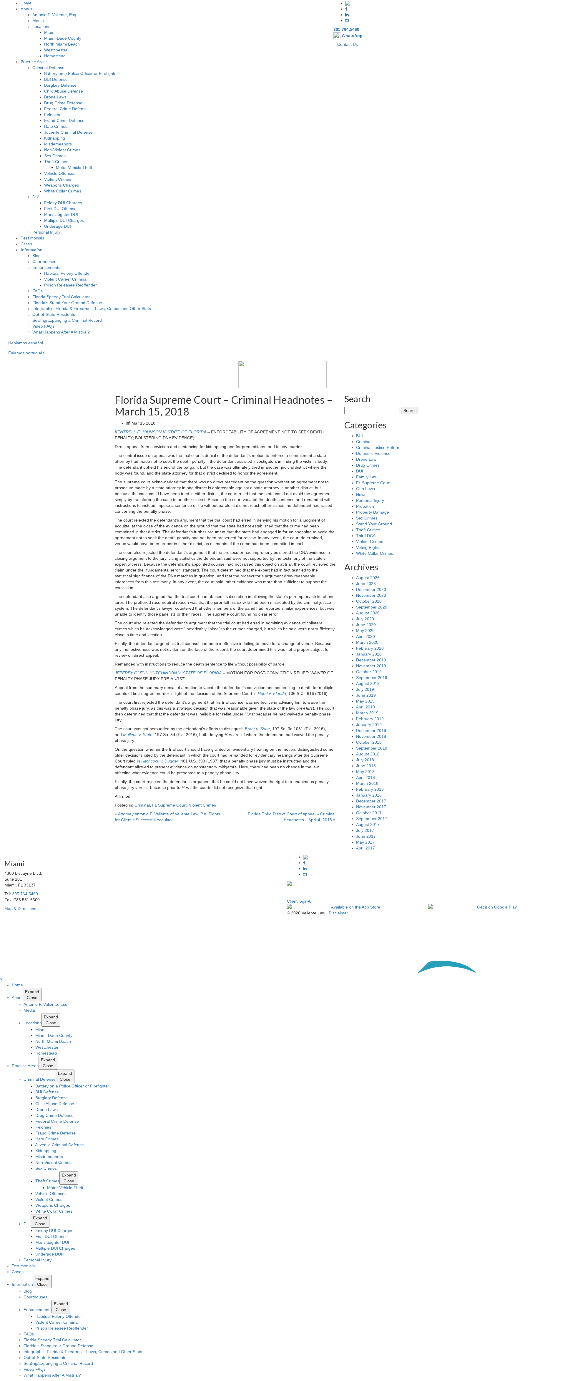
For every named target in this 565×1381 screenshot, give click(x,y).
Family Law (366, 477)
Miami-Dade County (62, 38)
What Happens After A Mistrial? (61, 332)
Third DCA (365, 535)
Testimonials (32, 237)
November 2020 (371, 595)
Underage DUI (57, 226)
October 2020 (369, 601)
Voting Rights (368, 547)
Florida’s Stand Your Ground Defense (67, 302)
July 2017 (365, 830)
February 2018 (370, 789)
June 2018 (366, 765)
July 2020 (365, 618)
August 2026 (368, 577)
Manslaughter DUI (61, 214)
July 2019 (365, 689)
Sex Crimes (55, 155)
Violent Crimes (57, 179)
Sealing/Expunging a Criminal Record (67, 320)
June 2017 (366, 836)
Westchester (55, 50)
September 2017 (371, 818)
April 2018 (365, 777)
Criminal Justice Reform (378, 447)
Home (26, 2)
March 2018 (367, 783)
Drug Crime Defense (63, 102)
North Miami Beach (62, 44)
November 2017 (371, 807)
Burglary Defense (60, 85)
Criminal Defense (48, 67)
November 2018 (371, 736)
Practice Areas (34, 61)
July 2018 (365, 759)
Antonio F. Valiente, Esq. (54, 14)
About (26, 8)
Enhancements (46, 267)
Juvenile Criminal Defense (68, 132)
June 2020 (366, 624)
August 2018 (368, 754)
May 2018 (365, 771)
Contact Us (347, 44)
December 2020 (371, 589)
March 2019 (367, 712)
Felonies (52, 114)
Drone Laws (55, 97)
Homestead (55, 55)
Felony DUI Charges (63, 202)
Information (31, 249)
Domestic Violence (373, 453)
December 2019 (371, 660)
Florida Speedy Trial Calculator (61, 296)
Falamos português (26, 353)
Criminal (142, 805)
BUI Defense (56, 79)
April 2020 (365, 636)
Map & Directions (20, 908)
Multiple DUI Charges (64, 220)
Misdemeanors (58, 144)
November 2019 (371, 665)
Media (38, 20)
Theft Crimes (56, 161)
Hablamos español (25, 343)
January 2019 (369, 724)
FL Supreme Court (169, 805)
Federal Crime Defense (66, 108)
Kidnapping (54, 138)
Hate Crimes (55, 126)
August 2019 (368, 683)
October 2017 (369, 812)
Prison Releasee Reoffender (70, 285)
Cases (26, 243)
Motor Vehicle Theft (74, 167)
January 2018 (369, 795)
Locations (41, 26)
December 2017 (371, 801)
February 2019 (370, 718)
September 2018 (371, 748)
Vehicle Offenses (59, 173)
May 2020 (365, 630)
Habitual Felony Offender (67, 273)
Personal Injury (46, 232)
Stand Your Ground (374, 524)
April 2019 (365, 707)
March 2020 (367, 642)
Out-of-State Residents (53, 314)
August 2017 (368, 824)
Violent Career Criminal (65, 279)
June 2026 (366, 583)
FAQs (37, 291)
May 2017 (365, 842)
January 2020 (369, 654)
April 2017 (365, 848)
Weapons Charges (61, 185)
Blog (36, 255)
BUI (359, 435)
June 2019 (366, 695)
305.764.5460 (346, 29)
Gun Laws (365, 488)
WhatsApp (351, 35)
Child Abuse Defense (63, 91)
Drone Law (366, 459)
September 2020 (371, 607)
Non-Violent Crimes (62, 150)
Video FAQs (43, 326)
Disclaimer (338, 913)
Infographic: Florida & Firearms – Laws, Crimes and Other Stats (91, 308)
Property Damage (372, 512)
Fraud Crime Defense (64, 120)
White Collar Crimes (62, 191)
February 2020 (370, 648)
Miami (49, 32)
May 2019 (365, 701)
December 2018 (371, 730)
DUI (35, 197)
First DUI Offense (60, 208)
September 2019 (371, 677)
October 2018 (369, 742)
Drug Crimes (368, 465)
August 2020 (368, 613)
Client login (297, 901)
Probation (365, 506)
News (361, 494)
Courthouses (44, 261)
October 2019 (369, 671)
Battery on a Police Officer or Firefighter (81, 73)
